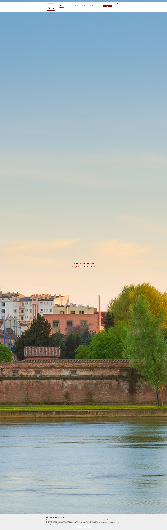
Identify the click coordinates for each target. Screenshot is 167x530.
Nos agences (108, 6)
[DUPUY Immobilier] (50, 6)
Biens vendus (96, 6)
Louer (69, 6)
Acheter (61, 6)
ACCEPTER (88, 527)
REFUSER (78, 527)
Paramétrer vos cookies (90, 524)
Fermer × (163, 516)
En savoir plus (81, 524)
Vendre (86, 6)
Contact (61, 7)
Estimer (77, 6)
